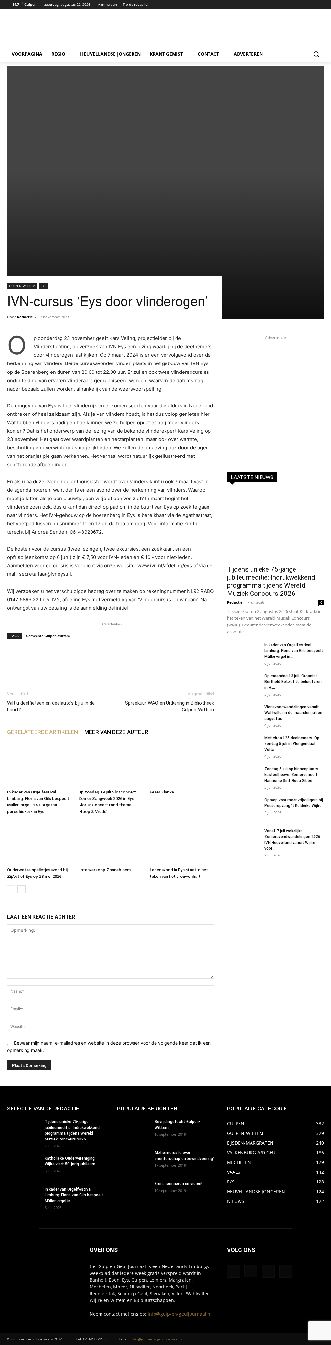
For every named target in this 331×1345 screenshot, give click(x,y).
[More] (206, 663)
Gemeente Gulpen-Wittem (48, 635)
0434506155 (94, 1339)
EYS (43, 285)
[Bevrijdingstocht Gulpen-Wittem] (133, 1130)
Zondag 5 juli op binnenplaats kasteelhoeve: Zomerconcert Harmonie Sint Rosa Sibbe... (291, 775)
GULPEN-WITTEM (22, 285)
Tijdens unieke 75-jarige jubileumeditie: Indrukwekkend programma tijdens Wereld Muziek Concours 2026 (271, 581)
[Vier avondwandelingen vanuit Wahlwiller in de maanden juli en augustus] (243, 715)
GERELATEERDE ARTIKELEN (42, 732)
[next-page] (21, 889)
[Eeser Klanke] (182, 764)
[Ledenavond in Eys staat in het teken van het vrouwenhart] (182, 842)
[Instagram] (311, 4)
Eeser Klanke (162, 792)
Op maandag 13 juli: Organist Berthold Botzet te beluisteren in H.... (293, 682)
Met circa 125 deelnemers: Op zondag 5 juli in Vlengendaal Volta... (291, 744)
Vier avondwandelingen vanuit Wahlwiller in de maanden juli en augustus (293, 713)
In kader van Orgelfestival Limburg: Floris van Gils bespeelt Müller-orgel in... (293, 651)
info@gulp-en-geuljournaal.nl (180, 1314)
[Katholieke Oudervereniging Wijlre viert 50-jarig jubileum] (23, 1166)
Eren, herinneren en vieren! (178, 1184)
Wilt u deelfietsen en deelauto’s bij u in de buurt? (51, 706)
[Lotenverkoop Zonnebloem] (110, 842)
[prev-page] (11, 889)
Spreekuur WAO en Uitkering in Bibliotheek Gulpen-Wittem (169, 706)
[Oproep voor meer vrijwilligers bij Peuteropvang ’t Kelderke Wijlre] (243, 808)
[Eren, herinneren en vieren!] (133, 1192)
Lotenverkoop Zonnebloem (104, 869)
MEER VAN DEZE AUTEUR (116, 732)
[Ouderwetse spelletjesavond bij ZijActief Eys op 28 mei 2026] (39, 842)
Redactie (25, 316)
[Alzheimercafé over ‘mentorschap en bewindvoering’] (133, 1161)
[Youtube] (320, 4)
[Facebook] (302, 4)
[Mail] (268, 1271)
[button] (316, 54)
